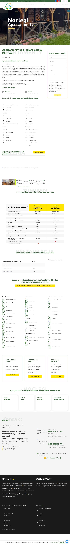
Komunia (39, 515)
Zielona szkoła (40, 513)
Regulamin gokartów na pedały (21, 494)
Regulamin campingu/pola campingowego (10, 483)
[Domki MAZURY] (10, 403)
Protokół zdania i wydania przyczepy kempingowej (52, 485)
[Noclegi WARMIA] (43, 403)
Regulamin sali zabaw (11, 494)
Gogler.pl (6, 529)
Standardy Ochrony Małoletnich (19, 488)
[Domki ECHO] (26, 403)
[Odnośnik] (8, 6)
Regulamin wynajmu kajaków (16, 485)
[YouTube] (57, 1)
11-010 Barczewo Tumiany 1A (9, 448)
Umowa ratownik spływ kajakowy (8, 493)
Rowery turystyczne (41, 525)
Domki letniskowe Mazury (8, 513)
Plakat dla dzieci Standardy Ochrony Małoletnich (24, 490)
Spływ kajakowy (6, 515)
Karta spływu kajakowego (21, 493)
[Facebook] (55, 1)
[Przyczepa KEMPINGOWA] (60, 403)
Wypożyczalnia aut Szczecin (52, 539)
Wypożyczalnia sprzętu (42, 520)
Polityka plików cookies (54, 542)
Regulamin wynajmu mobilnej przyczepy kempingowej (46, 483)
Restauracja (6, 518)
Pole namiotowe (7, 508)
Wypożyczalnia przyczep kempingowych (44, 508)
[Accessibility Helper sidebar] (68, 11)
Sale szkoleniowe (7, 520)
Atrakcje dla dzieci (41, 518)
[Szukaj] (16, 5)
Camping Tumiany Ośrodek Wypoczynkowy (11, 446)
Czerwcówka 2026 (7, 525)
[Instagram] (59, 1)
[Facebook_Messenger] (66, 541)
